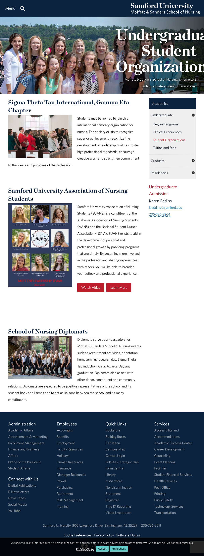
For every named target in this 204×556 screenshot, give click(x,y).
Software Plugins (128, 535)
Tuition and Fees (164, 147)
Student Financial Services (173, 474)
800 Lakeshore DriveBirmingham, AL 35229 (104, 525)
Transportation (165, 512)
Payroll (62, 481)
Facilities (160, 468)
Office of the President (24, 462)
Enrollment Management (26, 443)
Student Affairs (19, 468)
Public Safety (163, 500)
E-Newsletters (18, 491)
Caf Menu (113, 443)
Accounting (65, 430)
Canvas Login (115, 455)
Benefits (63, 436)
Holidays (63, 455)
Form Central (115, 468)
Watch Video (90, 287)
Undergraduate (162, 115)
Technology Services (168, 506)
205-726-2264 (159, 214)
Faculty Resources (70, 449)
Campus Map (115, 449)
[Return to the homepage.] (165, 12)
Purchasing (65, 487)
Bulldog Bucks (116, 436)
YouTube (14, 510)
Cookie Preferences (78, 535)
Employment (66, 443)
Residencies (159, 173)
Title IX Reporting (118, 506)
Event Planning (165, 462)
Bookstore (113, 430)
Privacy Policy (104, 535)
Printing (159, 493)
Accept (102, 548)
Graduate (158, 160)
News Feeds (17, 498)
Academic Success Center (173, 443)
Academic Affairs (20, 430)
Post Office (162, 487)
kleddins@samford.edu (165, 207)
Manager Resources (71, 474)
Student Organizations (169, 140)
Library (111, 474)
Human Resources (70, 462)
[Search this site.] (22, 8)
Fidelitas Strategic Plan (122, 462)
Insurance (64, 468)
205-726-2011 (151, 525)
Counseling (162, 455)
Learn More (118, 287)
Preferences (119, 548)
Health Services (165, 481)
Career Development (169, 449)
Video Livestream (118, 512)
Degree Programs (165, 124)
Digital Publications (22, 485)
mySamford (114, 481)
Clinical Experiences (167, 132)
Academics (160, 103)
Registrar (112, 500)
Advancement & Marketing (28, 436)
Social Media (17, 504)
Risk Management (70, 500)
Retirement (65, 493)
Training (63, 506)
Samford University (57, 525)
